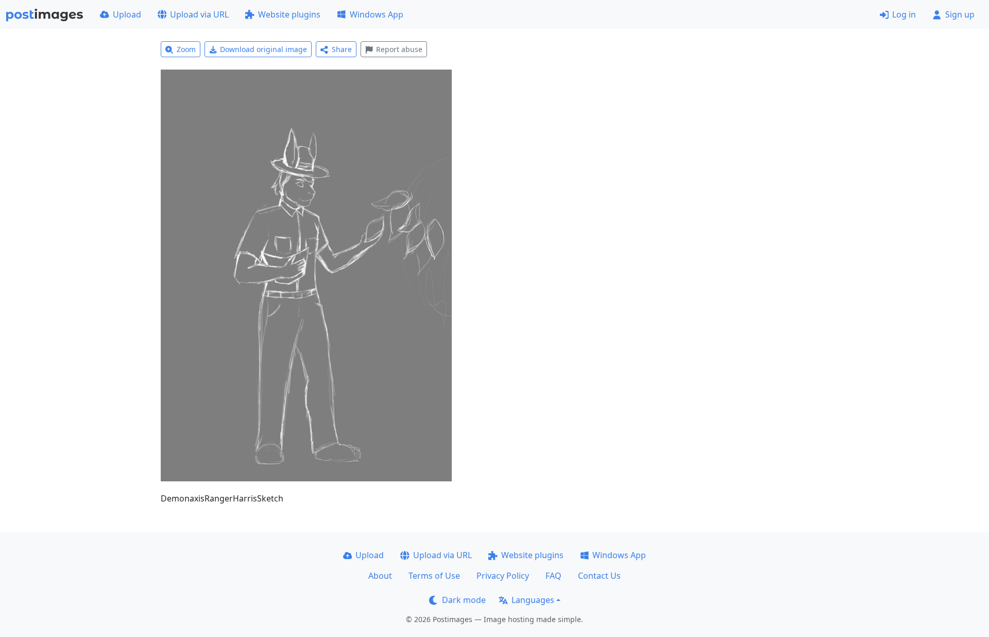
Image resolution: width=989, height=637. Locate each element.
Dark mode (464, 600)
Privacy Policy (502, 575)
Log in (904, 14)
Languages (532, 600)
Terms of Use (434, 575)
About (380, 575)
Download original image (263, 49)
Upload (127, 14)
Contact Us (599, 575)
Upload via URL (199, 14)
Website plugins (289, 14)
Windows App (376, 14)
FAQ (553, 575)
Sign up (960, 14)
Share (342, 49)
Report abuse (399, 49)
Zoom (186, 49)
